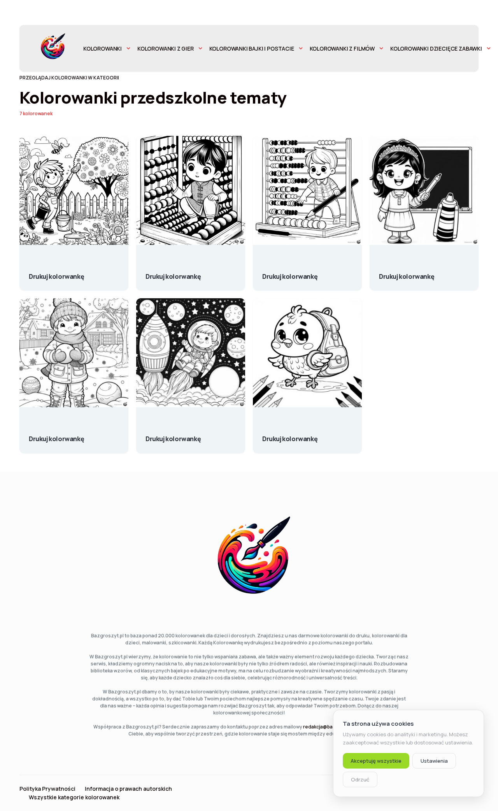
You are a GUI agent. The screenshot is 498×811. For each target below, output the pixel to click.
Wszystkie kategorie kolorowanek (74, 797)
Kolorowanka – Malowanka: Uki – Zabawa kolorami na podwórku (56, 272)
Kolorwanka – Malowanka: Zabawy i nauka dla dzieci (173, 272)
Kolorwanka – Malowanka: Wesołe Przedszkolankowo (406, 272)
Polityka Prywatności (47, 789)
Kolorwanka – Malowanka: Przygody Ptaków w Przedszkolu (289, 434)
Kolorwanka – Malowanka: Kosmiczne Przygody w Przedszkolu (173, 434)
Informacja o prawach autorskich (128, 789)
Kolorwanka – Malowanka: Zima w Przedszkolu (56, 434)
